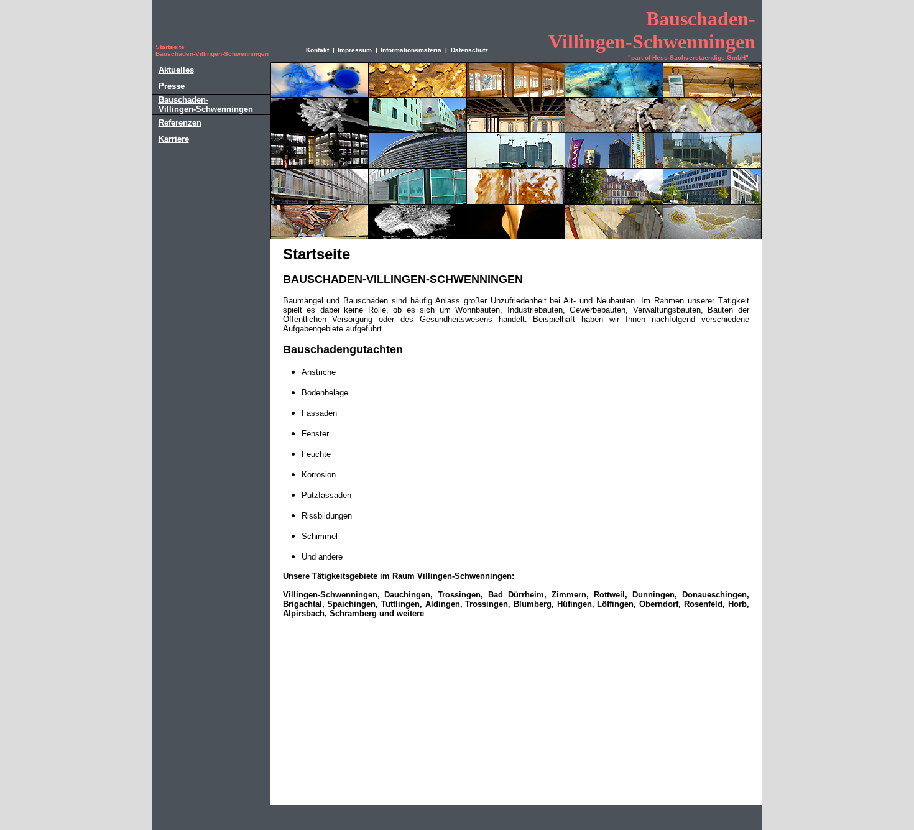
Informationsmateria (411, 50)
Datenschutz (469, 50)
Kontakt (317, 50)
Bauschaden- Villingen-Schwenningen (206, 104)
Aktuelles (176, 70)
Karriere (174, 139)
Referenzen (180, 122)
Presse (172, 86)
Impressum (355, 50)
